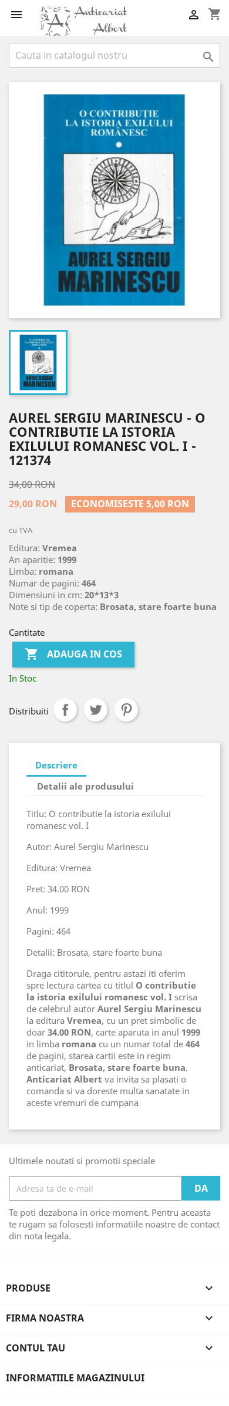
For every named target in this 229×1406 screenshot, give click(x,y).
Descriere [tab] (56, 765)
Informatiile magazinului (75, 1377)
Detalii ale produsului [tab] (85, 786)
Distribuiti (65, 709)
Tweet (95, 709)
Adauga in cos (73, 654)
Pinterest (126, 709)
